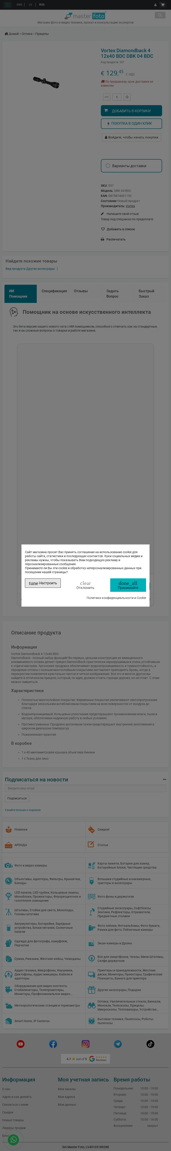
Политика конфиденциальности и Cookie (116, 598)
